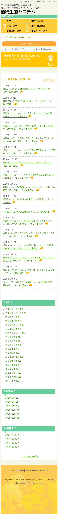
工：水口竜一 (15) (13, 373)
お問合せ (20, 470)
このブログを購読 (30, 456)
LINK (18, 1)
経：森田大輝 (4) (12, 341)
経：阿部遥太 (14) (13, 345)
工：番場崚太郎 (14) (14, 357)
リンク (11, 470)
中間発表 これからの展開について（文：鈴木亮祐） (27, 212)
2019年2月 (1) (11, 402)
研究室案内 (13, 26)
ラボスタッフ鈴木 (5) (14, 309)
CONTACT (28, 1)
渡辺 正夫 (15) (12, 381)
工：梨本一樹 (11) (13, 361)
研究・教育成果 (37, 26)
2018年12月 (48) (12, 410)
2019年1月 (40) (12, 406)
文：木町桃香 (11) (13, 329)
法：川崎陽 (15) (12, 353)
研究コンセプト (37, 21)
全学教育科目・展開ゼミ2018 (18, 37)
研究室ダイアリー (13, 30)
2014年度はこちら (13, 447)
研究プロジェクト (37, 30)
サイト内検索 (31, 470)
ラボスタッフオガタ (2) (15, 313)
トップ (13, 21)
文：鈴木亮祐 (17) (13, 321)
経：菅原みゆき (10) (14, 325)
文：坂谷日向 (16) (13, 317)
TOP (5, 49)
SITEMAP (53, 1)
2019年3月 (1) (11, 398)
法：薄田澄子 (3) (12, 337)
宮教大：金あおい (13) (15, 333)
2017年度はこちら (13, 435)
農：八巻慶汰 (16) (13, 365)
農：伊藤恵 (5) (11, 369)
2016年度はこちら (13, 439)
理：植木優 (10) (12, 349)
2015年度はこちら (13, 443)
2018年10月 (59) (12, 418)
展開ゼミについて (29, 44)
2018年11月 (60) (12, 414)
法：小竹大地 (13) (13, 377)
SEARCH (41, 1)
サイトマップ (44, 470)
